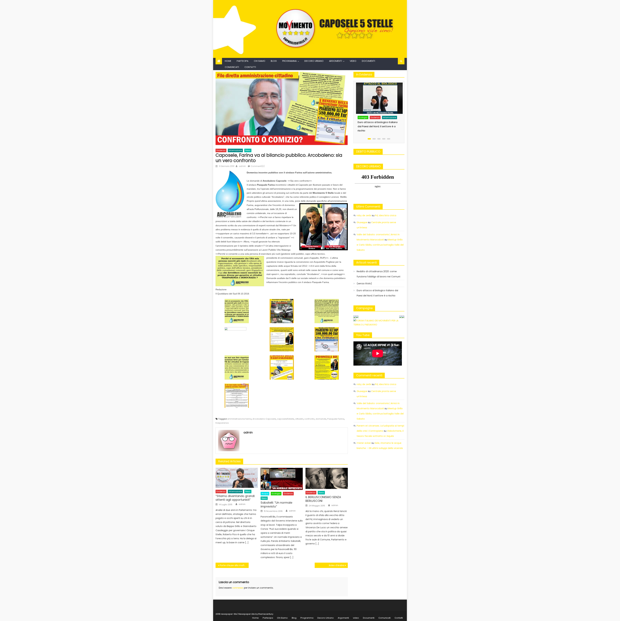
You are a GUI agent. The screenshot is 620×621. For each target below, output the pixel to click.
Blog (274, 61)
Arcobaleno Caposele (264, 418)
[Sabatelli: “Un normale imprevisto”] (282, 479)
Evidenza (221, 150)
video (353, 61)
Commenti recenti (369, 375)
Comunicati (232, 67)
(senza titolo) (364, 283)
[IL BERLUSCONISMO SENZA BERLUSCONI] (326, 478)
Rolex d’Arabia (336, 565)
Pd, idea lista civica (385, 215)
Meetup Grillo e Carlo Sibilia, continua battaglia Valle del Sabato (380, 245)
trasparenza (222, 422)
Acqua (265, 493)
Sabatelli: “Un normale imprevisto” (276, 504)
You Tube (363, 335)
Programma (289, 61)
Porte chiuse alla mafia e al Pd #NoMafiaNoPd (234, 565)
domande (321, 418)
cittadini (299, 418)
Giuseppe (362, 222)
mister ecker (364, 443)
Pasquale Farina (335, 418)
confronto (309, 418)
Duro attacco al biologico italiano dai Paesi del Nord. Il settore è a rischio (377, 293)
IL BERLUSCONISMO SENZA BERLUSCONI (323, 499)
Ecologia (276, 493)
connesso (237, 587)
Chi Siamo (259, 61)
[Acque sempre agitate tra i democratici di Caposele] (379, 95)
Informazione (235, 150)
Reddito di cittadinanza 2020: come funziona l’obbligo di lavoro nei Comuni (378, 274)
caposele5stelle (285, 418)
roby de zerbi (364, 215)
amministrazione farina (239, 418)
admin (242, 166)
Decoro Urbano (314, 61)
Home (228, 61)
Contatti (250, 67)
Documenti (368, 61)
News (247, 150)
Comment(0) (258, 166)
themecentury (265, 614)
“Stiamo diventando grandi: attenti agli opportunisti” (235, 498)
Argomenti (335, 61)
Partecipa (242, 61)
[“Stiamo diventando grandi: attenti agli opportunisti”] (237, 478)
